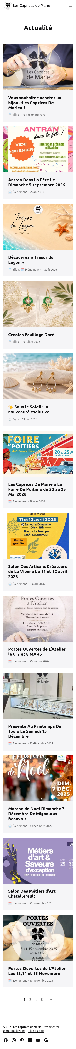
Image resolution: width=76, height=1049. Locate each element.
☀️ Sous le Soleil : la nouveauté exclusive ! (30, 409)
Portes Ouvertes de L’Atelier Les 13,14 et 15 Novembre (37, 971)
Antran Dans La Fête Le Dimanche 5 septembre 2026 (36, 182)
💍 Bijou (13, 115)
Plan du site (36, 1031)
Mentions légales (14, 1031)
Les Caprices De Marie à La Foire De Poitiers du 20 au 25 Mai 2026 (37, 489)
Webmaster (52, 1027)
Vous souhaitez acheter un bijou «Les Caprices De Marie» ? (34, 102)
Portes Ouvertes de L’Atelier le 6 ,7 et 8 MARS (37, 651)
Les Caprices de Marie (31, 5)
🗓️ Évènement (17, 192)
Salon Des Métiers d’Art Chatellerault (32, 893)
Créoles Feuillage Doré (31, 334)
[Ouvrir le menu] (70, 5)
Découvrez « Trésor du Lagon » (31, 260)
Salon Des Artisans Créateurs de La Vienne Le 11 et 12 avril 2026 (37, 571)
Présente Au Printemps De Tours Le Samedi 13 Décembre (34, 731)
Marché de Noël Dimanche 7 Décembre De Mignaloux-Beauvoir (36, 813)
